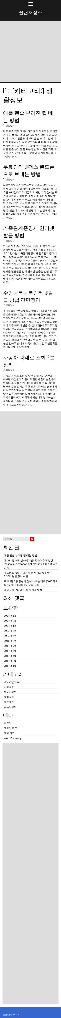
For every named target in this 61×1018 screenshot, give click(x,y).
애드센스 (9, 702)
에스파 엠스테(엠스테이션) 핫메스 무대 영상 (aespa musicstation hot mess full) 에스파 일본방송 (31, 564)
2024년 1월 (10, 625)
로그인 (7, 723)
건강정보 (9, 687)
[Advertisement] (30, 54)
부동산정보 (10, 692)
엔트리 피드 (10, 728)
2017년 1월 (10, 666)
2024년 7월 (10, 620)
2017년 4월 (10, 656)
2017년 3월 (10, 661)
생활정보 (10, 125)
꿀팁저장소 (30, 12)
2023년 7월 (10, 630)
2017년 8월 (10, 651)
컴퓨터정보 (10, 707)
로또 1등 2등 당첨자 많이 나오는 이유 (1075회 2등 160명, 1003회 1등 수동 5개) (30, 583)
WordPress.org (13, 738)
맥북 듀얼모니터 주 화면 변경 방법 (23, 590)
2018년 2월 (10, 641)
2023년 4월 (10, 636)
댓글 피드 (9, 733)
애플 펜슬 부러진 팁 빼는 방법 (20, 555)
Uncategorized (12, 682)
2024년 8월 (10, 615)
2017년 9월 (10, 646)
